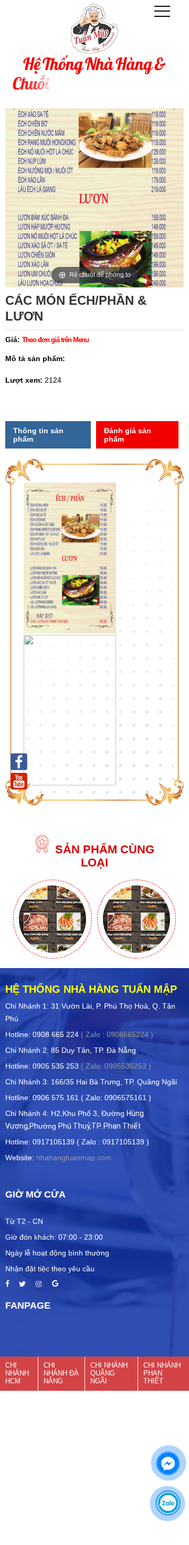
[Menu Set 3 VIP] (52, 956)
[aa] (7, 1284)
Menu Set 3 (137, 909)
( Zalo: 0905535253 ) (116, 1066)
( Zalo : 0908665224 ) (117, 1034)
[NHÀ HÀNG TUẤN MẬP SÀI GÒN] (18, 760)
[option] (52, 920)
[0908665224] (168, 1502)
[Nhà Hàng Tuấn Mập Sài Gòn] (18, 780)
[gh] (22, 1284)
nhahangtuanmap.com (73, 1157)
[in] (55, 1284)
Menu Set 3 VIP (52, 909)
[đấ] (38, 1284)
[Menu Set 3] (136, 956)
